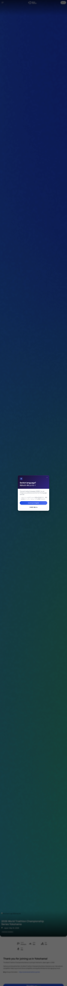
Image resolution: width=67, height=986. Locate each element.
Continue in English (33, 503)
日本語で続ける (33, 507)
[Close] (47, 477)
